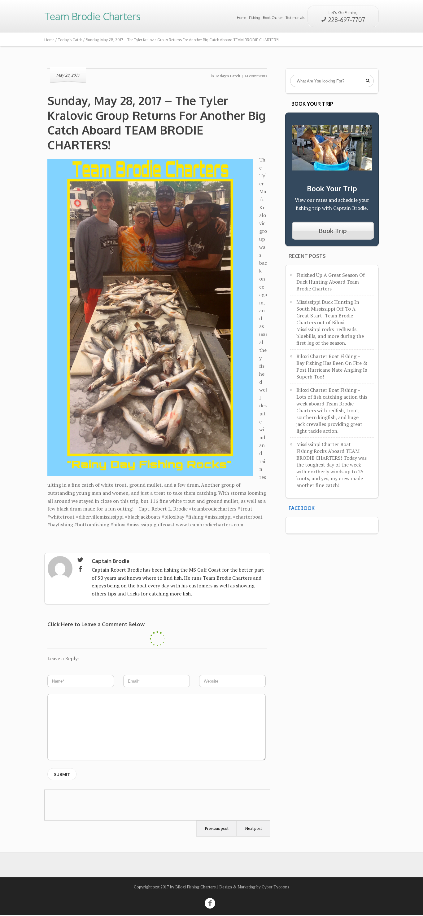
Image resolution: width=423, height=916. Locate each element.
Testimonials (295, 17)
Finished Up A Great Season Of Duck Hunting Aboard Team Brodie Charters (330, 282)
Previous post (217, 828)
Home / (51, 40)
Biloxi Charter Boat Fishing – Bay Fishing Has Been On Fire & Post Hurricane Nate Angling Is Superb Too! (331, 366)
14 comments (255, 75)
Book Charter (273, 17)
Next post (253, 828)
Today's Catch (70, 40)
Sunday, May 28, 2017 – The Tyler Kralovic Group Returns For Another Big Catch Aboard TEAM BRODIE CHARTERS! (156, 122)
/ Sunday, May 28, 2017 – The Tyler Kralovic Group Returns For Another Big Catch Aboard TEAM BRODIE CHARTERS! (180, 40)
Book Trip (333, 231)
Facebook (302, 508)
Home (241, 17)
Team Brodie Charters (92, 16)
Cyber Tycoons (275, 887)
